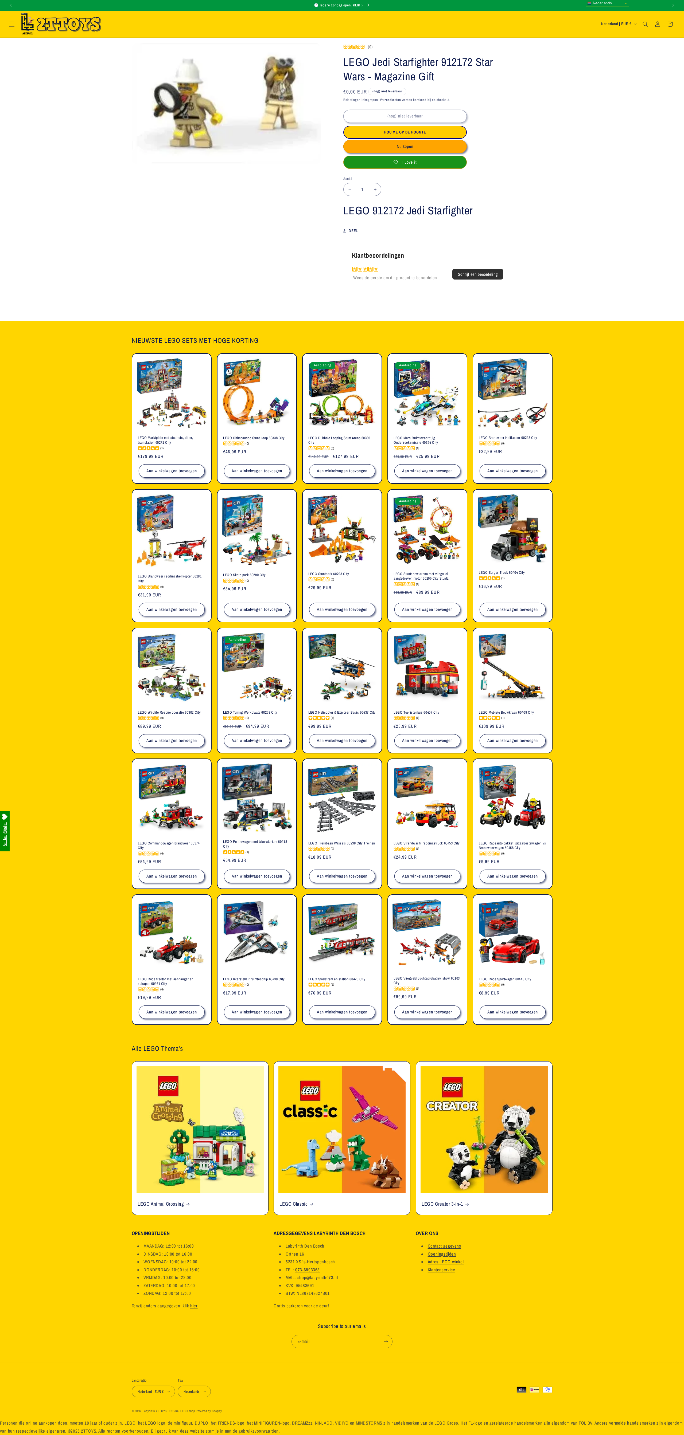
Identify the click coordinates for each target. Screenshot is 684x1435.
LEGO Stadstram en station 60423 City (337, 979)
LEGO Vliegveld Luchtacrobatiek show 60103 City (427, 980)
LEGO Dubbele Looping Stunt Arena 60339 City (339, 440)
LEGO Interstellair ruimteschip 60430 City (254, 979)
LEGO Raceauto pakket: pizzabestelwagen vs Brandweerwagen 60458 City (512, 845)
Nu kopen (405, 146)
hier (194, 1306)
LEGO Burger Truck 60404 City (502, 572)
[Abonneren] (386, 1341)
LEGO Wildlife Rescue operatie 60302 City (169, 712)
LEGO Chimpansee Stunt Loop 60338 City (254, 438)
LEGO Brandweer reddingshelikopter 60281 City (170, 578)
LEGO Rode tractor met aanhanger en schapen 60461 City (165, 981)
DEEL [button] (353, 230)
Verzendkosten (390, 99)
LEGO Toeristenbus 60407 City (417, 712)
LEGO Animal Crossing (161, 1204)
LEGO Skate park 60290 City (244, 575)
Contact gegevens (444, 1246)
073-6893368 (307, 1269)
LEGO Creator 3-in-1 (442, 1204)
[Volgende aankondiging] (673, 5)
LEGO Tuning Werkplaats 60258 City (250, 712)
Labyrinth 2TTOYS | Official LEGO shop (169, 1411)
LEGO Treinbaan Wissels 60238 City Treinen (341, 843)
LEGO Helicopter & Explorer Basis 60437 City (342, 712)
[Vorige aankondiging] (11, 5)
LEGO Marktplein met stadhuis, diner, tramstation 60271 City (165, 440)
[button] (12, 24)
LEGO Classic (293, 1204)
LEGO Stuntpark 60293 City (328, 574)
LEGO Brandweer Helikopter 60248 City (508, 437)
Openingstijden (442, 1254)
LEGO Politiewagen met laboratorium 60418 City (255, 844)
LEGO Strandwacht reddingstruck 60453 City (427, 843)
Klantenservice (441, 1269)
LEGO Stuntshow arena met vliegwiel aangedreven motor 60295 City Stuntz (421, 576)
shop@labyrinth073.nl (317, 1277)
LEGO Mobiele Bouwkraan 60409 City (506, 712)
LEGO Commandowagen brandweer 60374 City (169, 845)
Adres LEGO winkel (446, 1262)
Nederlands (602, 3)
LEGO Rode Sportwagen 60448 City (505, 979)
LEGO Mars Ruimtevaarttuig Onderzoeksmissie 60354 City (416, 440)
